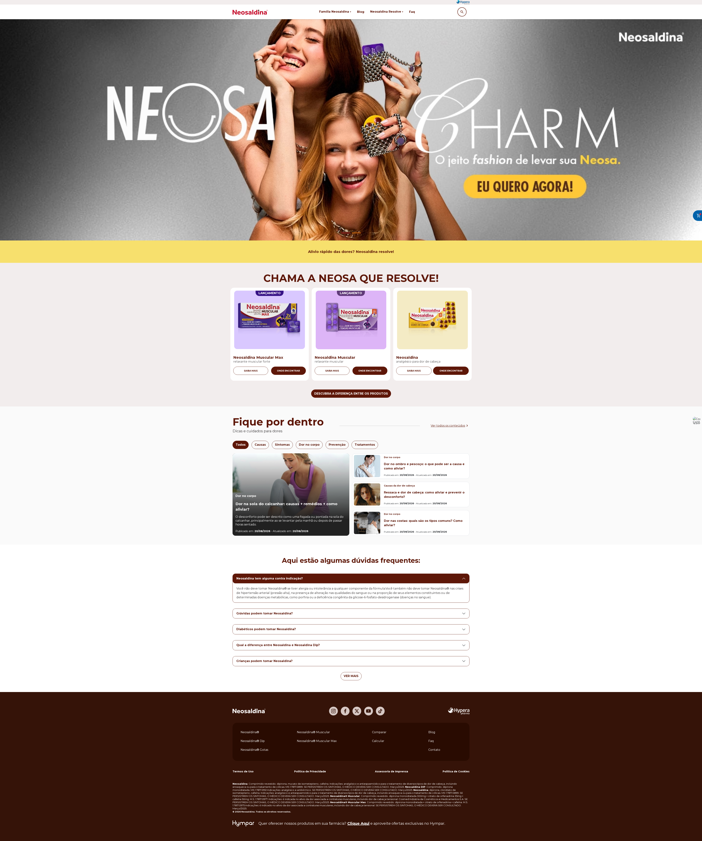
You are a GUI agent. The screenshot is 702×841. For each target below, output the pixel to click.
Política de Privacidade (310, 771)
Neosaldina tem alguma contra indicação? (269, 578)
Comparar (379, 732)
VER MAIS (351, 676)
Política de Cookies (456, 771)
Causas (260, 444)
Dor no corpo (309, 444)
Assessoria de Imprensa (391, 771)
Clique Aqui (358, 823)
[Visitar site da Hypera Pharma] (458, 711)
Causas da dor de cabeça (399, 485)
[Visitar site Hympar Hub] (243, 823)
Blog (360, 12)
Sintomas (282, 444)
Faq (412, 12)
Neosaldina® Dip (253, 741)
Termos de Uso (243, 771)
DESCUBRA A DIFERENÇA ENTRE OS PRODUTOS (351, 393)
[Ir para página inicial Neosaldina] (249, 711)
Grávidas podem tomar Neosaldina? (264, 613)
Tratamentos (365, 444)
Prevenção (337, 444)
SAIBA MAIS (251, 370)
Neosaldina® (250, 732)
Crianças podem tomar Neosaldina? (264, 661)
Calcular (378, 741)
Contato (434, 750)
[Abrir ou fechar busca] (462, 11)
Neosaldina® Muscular (313, 732)
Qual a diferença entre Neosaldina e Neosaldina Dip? (278, 645)
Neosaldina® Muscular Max (317, 741)
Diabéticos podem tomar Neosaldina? (266, 629)
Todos (241, 444)
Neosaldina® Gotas (254, 750)
